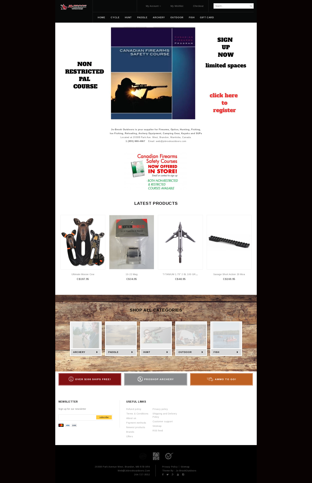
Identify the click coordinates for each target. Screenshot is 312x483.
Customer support (163, 421)
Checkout (198, 6)
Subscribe (104, 417)
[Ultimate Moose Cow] (83, 242)
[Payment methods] (68, 426)
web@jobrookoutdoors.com (171, 141)
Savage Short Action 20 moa (229, 274)
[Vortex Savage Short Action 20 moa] (229, 242)
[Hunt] (156, 335)
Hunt (128, 17)
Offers (129, 436)
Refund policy (133, 409)
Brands (130, 432)
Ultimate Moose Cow (83, 274)
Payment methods (136, 422)
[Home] (73, 7)
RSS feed (158, 430)
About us (131, 418)
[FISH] (226, 335)
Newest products (135, 427)
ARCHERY (159, 17)
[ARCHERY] (86, 335)
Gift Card (207, 17)
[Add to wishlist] (102, 217)
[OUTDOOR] (191, 335)
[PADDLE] (121, 335)
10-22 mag (131, 274)
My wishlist (177, 6)
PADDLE (142, 17)
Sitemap (157, 426)
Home (101, 17)
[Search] (251, 5)
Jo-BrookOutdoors (186, 470)
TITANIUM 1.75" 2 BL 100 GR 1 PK (182, 274)
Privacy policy (160, 409)
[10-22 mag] (131, 242)
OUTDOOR (176, 17)
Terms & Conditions (137, 413)
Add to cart (85, 286)
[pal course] (156, 73)
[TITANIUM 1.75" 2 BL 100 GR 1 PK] (180, 242)
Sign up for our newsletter (72, 409)
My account (152, 6)
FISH (192, 17)
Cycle (115, 17)
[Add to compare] (102, 222)
